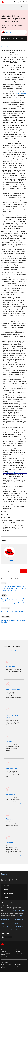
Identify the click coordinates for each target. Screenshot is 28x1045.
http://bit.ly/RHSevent (20, 93)
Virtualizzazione (11, 843)
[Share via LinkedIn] (10, 39)
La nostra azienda (5, 919)
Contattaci (3, 951)
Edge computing (11, 768)
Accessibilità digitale (19, 966)
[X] (13, 880)
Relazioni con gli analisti (6, 929)
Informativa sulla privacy (6, 964)
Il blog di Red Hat (5, 7)
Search (23, 570)
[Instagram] (16, 880)
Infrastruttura (10, 794)
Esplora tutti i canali (10, 651)
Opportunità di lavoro (19, 948)
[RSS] (25, 39)
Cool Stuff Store (18, 953)
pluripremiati (19, 915)
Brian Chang (9, 32)
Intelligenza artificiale (13, 689)
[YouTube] (6, 880)
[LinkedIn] (2, 880)
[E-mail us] (14, 39)
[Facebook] (9, 880)
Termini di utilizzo (18, 964)
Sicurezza (9, 742)
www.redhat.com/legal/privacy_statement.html (15, 473)
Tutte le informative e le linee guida (6, 967)
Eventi (2, 949)
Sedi (16, 949)
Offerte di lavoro (18, 929)
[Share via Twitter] (12, 39)
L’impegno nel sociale (20, 926)
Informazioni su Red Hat (6, 948)
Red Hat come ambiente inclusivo (6, 954)
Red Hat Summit (4, 956)
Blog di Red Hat (18, 951)
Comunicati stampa (19, 919)
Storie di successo (5, 926)
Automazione (10, 666)
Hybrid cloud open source (12, 716)
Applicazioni (10, 819)
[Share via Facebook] (8, 39)
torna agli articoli (6, 46)
